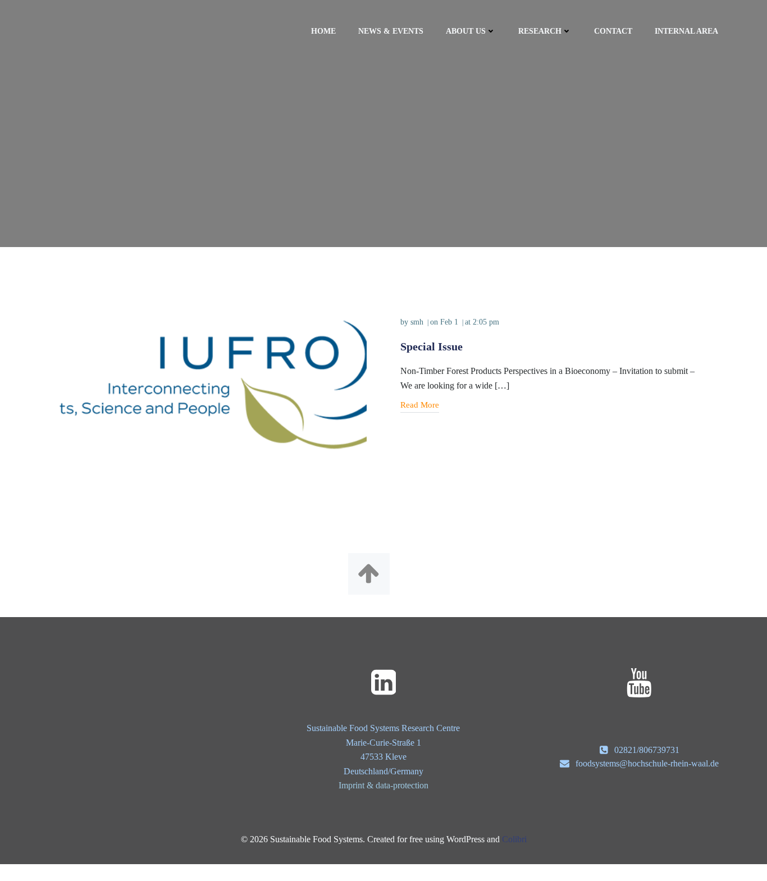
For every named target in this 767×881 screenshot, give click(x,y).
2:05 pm (486, 322)
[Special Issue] (213, 384)
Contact (613, 31)
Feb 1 (449, 322)
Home (323, 31)
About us (466, 31)
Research (539, 31)
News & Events (390, 31)
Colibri (514, 839)
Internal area (686, 31)
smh (416, 322)
